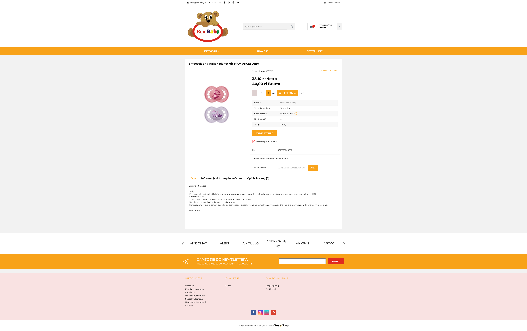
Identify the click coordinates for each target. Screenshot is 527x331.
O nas (228, 285)
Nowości (263, 51)
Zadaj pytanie (264, 133)
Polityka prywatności (195, 295)
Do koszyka (289, 93)
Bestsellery (315, 51)
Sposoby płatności (194, 299)
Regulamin (190, 292)
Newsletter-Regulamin (196, 302)
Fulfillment (271, 289)
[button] (193, 278)
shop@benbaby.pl (198, 3)
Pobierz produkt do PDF (268, 141)
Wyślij (313, 168)
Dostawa (189, 285)
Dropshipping (272, 285)
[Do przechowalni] (302, 93)
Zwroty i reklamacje (194, 289)
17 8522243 (216, 3)
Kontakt (189, 305)
